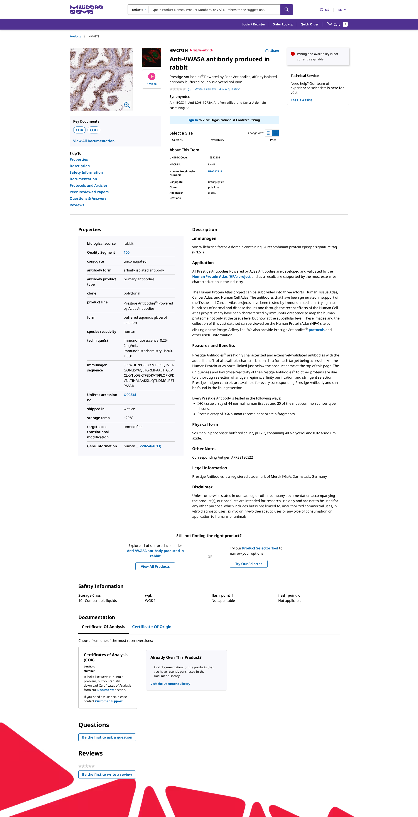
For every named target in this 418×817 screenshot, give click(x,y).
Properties (79, 159)
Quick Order (310, 24)
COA (79, 130)
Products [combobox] (136, 10)
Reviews (77, 205)
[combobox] (210, 9)
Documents (105, 690)
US (327, 10)
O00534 (130, 394)
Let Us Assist (301, 100)
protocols (317, 329)
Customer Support (109, 701)
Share (274, 50)
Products (75, 36)
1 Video (152, 84)
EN (340, 10)
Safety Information (86, 172)
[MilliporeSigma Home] (86, 9)
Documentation (83, 178)
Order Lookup (283, 24)
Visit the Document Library (170, 684)
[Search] (286, 9)
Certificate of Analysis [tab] (103, 626)
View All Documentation (93, 141)
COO (94, 130)
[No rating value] (179, 89)
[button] (253, 24)
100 (127, 252)
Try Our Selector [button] (248, 563)
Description (80, 165)
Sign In (193, 120)
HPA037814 (215, 171)
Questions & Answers (88, 198)
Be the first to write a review (109, 775)
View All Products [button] (155, 566)
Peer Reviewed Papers (89, 192)
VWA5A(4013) (150, 446)
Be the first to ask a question (107, 737)
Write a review (205, 89)
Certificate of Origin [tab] (152, 626)
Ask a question (230, 89)
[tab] (79, 36)
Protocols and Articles (89, 185)
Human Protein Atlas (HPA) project (221, 276)
